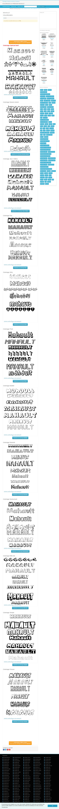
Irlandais (45, 126)
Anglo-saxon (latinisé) (44, 102)
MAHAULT (6, 13)
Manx (41, 134)
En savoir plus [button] (5, 807)
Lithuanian (52, 130)
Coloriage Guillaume (38, 788)
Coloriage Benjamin (38, 786)
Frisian (45, 115)
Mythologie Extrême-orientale (45, 149)
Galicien (49, 115)
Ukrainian (49, 181)
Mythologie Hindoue (43, 158)
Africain (41, 89)
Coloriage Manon (6, 770)
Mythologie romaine (43, 164)
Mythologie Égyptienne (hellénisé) (46, 168)
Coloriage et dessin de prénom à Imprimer (11, 1)
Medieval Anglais (49, 134)
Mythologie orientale (51, 160)
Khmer (44, 128)
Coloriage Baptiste (38, 773)
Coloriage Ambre (37, 801)
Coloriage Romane (7, 773)
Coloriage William (37, 757)
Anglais (41, 100)
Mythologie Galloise (43, 151)
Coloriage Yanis (37, 765)
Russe (50, 175)
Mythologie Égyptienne (44, 166)
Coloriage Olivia (47, 796)
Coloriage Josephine (17, 772)
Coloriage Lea (16, 759)
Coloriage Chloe (27, 765)
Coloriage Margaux (27, 759)
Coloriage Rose (37, 780)
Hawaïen (50, 121)
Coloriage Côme (47, 786)
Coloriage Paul (16, 788)
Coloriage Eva (6, 788)
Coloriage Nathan (17, 767)
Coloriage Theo (6, 772)
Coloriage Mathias (48, 775)
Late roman (51, 128)
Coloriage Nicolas (17, 789)
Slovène (41, 179)
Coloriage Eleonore (27, 791)
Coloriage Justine (27, 757)
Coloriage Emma (6, 801)
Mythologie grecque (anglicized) (45, 153)
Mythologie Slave (51, 164)
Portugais (46, 173)
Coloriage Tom (37, 772)
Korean (47, 128)
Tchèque (49, 179)
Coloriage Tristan (17, 801)
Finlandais (50, 113)
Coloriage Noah (16, 762)
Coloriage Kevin (47, 770)
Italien (49, 126)
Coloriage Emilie (27, 768)
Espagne (52, 111)
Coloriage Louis (26, 788)
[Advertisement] (20, 31)
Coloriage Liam (37, 767)
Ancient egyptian (43, 98)
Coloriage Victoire (27, 786)
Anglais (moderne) (47, 100)
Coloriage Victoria (6, 789)
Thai (53, 179)
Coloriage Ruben (16, 775)
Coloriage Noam (47, 783)
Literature (48, 130)
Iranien (41, 126)
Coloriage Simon (27, 794)
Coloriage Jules (26, 775)
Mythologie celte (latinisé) (44, 145)
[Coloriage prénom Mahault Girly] (20, 298)
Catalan (48, 109)
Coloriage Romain (27, 780)
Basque (46, 104)
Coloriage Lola (26, 773)
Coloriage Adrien (47, 768)
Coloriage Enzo (16, 794)
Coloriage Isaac (16, 768)
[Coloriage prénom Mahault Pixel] (20, 354)
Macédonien (52, 132)
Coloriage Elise (47, 772)
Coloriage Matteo (37, 789)
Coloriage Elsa (26, 783)
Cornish (41, 111)
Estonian (46, 113)
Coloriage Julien (27, 796)
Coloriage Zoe (16, 783)
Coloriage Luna (37, 783)
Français (41, 115)
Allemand (49, 89)
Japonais (52, 126)
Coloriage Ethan (6, 793)
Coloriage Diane (47, 794)
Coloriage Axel (26, 772)
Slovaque (50, 177)
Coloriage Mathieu (17, 760)
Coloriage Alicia (37, 796)
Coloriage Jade (6, 783)
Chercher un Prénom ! (41, 6)
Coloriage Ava (26, 793)
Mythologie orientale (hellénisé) (45, 162)
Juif (41, 128)
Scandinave (42, 177)
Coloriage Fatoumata (48, 765)
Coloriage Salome (38, 791)
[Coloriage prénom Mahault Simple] (20, 638)
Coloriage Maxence (7, 757)
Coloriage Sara (47, 773)
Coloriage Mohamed (17, 757)
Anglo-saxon (53, 100)
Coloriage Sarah (6, 760)
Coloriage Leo (6, 791)
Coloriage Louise (6, 778)
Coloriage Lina (26, 799)
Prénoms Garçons (21, 6)
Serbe (46, 177)
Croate (45, 111)
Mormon (41, 136)
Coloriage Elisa (6, 767)
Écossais (46, 183)
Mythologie (46, 136)
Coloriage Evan (47, 788)
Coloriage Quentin (48, 762)
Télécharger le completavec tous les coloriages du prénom (20, 42)
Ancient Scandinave (50, 98)
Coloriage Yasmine (17, 786)
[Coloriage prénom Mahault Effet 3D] (20, 581)
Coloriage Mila (26, 781)
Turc (45, 181)
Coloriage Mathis (37, 778)
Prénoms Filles (13, 6)
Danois (48, 111)
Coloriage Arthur (27, 801)
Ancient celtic (42, 96)
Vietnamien (42, 183)
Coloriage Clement (27, 767)
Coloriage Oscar (47, 760)
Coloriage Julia (16, 773)
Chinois (52, 109)
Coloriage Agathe (48, 759)
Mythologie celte (43, 143)
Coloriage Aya (6, 799)
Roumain (46, 175)
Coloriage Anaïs (6, 786)
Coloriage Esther (6, 762)
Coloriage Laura (47, 781)
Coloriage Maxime (7, 780)
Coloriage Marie (37, 760)
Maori (44, 134)
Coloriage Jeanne (37, 781)
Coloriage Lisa (37, 775)
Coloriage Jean (47, 791)
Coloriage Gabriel (6, 796)
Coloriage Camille (6, 759)
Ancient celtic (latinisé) (50, 96)
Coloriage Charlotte (17, 765)
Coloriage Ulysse (37, 793)
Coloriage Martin (37, 794)
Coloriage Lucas (6, 794)
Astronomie (42, 104)
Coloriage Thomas (38, 768)
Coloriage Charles (48, 757)
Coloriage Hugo (16, 780)
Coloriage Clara (16, 770)
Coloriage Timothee (38, 770)
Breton (41, 109)
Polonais (41, 173)
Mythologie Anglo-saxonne (44, 141)
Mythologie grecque (51, 151)
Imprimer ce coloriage (20, 97)
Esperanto (42, 113)
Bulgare (45, 109)
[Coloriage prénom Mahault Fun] (20, 241)
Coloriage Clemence (27, 770)
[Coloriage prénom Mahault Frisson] (20, 695)
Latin (41, 130)
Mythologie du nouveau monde (45, 147)
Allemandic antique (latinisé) (45, 94)
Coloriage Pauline (27, 760)
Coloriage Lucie (6, 781)
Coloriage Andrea (48, 801)
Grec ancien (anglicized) (44, 119)
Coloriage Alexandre (7, 768)
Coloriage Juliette (17, 778)
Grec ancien (45, 117)
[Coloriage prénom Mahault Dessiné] (20, 468)
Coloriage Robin (47, 778)
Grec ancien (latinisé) (44, 121)
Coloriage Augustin (38, 759)
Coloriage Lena (16, 793)
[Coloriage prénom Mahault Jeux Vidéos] (20, 184)
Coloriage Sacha (27, 762)
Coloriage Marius (27, 789)
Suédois (45, 179)
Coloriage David (6, 765)
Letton (44, 130)
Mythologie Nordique (43, 160)
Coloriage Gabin (37, 762)
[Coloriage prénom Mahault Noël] (20, 71)
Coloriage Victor (16, 799)
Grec (41, 117)
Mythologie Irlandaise (51, 158)
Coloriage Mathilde (17, 796)
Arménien (53, 102)
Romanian (42, 175)
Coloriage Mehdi (47, 793)
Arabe (50, 102)
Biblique (50, 104)
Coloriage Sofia (47, 767)
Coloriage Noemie (48, 799)
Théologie (42, 181)
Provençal (50, 173)
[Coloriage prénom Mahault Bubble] (20, 411)
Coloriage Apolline (48, 780)
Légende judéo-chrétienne (44, 132)
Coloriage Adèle (6, 775)
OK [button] (52, 805)
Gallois (53, 115)
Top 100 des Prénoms (6, 6)
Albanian (45, 89)
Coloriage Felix (37, 799)
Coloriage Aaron (16, 791)
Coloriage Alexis (16, 781)
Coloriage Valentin (27, 778)
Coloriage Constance (48, 789)
